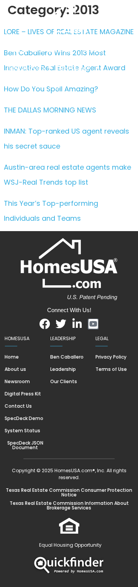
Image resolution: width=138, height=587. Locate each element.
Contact (21, 85)
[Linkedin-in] (77, 324)
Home (17, 50)
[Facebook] (44, 324)
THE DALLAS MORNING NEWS (50, 110)
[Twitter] (61, 324)
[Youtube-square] (93, 324)
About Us (99, 50)
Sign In (60, 85)
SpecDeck (74, 67)
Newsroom (25, 67)
